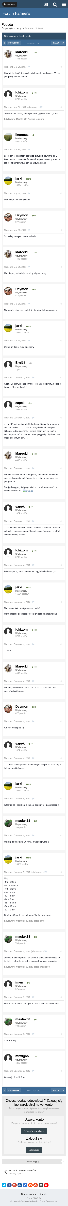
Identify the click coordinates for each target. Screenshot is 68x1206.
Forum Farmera (16, 13)
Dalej (56, 43)
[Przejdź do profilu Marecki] (8, 54)
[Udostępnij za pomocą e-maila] (41, 1185)
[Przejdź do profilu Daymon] (8, 217)
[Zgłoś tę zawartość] (29, 66)
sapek (20, 402)
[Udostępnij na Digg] (19, 1185)
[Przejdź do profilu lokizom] (8, 94)
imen (19, 982)
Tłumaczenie (28, 1194)
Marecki (21, 51)
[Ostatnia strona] (63, 43)
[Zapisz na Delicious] (25, 1185)
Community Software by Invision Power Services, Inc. (34, 1201)
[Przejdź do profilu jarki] (8, 181)
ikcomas (22, 134)
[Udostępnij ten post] (61, 66)
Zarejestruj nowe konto (34, 1130)
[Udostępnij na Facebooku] (9, 1185)
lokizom (21, 92)
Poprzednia (13, 43)
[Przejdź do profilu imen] (8, 984)
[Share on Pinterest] (46, 1185)
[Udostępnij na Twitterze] (4, 1185)
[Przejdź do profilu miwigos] (8, 1058)
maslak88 (22, 820)
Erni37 (20, 362)
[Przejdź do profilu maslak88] (8, 823)
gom (22, 28)
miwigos (22, 1055)
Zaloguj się (34, 1149)
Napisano (15, 66)
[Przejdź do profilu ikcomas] (8, 137)
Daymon (21, 215)
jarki (18, 178)
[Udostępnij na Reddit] (30, 1185)
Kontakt (43, 1194)
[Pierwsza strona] (4, 43)
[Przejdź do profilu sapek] (8, 405)
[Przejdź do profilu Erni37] (8, 365)
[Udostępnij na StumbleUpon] (35, 1185)
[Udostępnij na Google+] (14, 1185)
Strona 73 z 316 (34, 43)
